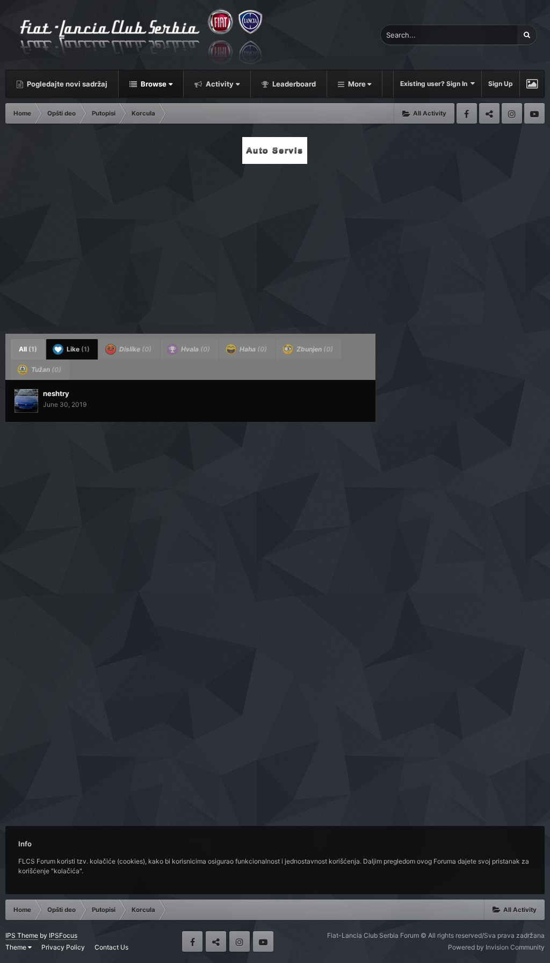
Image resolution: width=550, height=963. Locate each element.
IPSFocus (63, 935)
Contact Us (111, 947)
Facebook (467, 113)
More (356, 84)
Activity (219, 84)
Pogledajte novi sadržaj (66, 84)
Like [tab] (77, 349)
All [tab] (28, 349)
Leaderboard (293, 84)
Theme (16, 947)
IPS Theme (21, 935)
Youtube (534, 113)
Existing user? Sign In (435, 84)
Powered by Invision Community (496, 947)
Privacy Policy (63, 947)
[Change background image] (532, 83)
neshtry (56, 393)
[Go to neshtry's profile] (26, 401)
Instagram (512, 113)
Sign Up (500, 84)
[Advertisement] (275, 245)
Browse (153, 84)
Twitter (489, 113)
